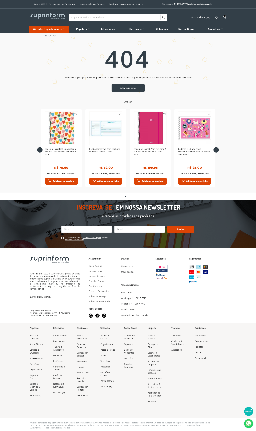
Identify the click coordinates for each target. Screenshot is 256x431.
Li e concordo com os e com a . (86, 239)
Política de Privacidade (74, 239)
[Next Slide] (216, 150)
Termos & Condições (92, 237)
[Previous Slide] (40, 150)
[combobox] (118, 17)
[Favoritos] (216, 18)
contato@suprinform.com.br (200, 4)
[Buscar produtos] (163, 17)
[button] (125, 196)
